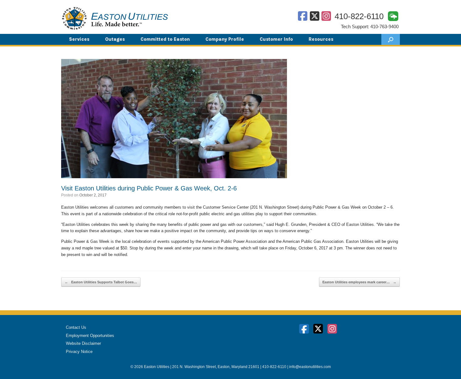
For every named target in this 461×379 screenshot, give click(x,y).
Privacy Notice (79, 351)
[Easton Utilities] (115, 18)
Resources (321, 39)
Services (79, 39)
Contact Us (76, 327)
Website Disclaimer (83, 343)
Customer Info (276, 39)
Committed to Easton (165, 39)
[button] (390, 39)
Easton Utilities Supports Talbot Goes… (101, 282)
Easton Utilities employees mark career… (359, 282)
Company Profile (224, 39)
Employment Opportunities (90, 335)
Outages (115, 39)
